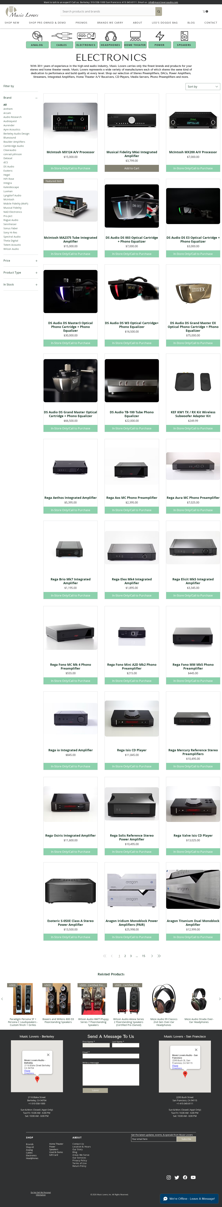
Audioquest (10, 121)
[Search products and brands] (158, 11)
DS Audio (8, 166)
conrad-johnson (12, 154)
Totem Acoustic (12, 244)
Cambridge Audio (13, 146)
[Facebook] (185, 1177)
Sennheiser (10, 224)
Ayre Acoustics (11, 129)
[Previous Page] (112, 955)
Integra (7, 183)
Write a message (91, 1063)
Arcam (7, 113)
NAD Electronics (12, 211)
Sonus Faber (10, 228)
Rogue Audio (10, 220)
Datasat (7, 158)
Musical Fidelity (12, 207)
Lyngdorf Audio (12, 195)
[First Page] (105, 955)
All (5, 104)
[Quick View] (70, 121)
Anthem (8, 108)
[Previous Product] (2, 999)
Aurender (9, 125)
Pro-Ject (7, 216)
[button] (206, 11)
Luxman (8, 191)
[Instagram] (169, 1177)
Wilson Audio (11, 249)
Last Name (117, 1042)
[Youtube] (193, 1177)
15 (143, 956)
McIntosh (8, 199)
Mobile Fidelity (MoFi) (15, 203)
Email (85, 1052)
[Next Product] (220, 999)
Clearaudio (9, 150)
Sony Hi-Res (10, 232)
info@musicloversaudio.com (163, 2)
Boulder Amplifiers (14, 141)
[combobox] (203, 86)
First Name (88, 1042)
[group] (111, 1005)
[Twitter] (177, 1177)
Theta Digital (10, 240)
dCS (5, 162)
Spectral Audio (11, 236)
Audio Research (12, 117)
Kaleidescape (11, 187)
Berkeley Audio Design (16, 133)
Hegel (6, 174)
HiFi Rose (8, 178)
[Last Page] (159, 955)
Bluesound (9, 137)
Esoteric (8, 170)
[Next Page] (152, 955)
